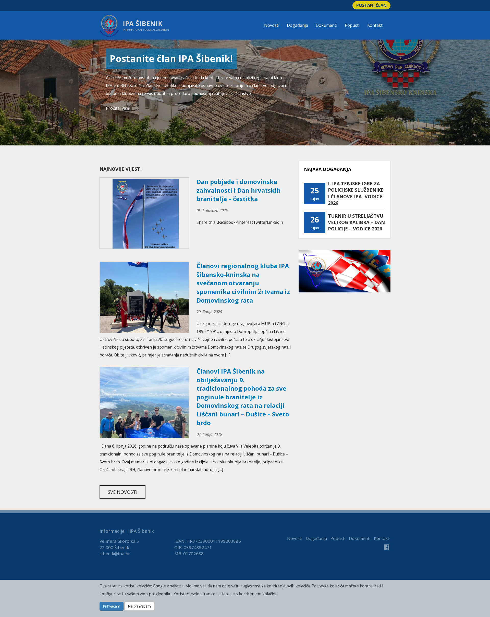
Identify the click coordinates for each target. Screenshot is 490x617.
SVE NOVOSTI (122, 492)
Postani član (371, 5)
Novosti (271, 25)
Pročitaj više (117, 108)
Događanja (297, 25)
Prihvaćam (111, 606)
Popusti (352, 25)
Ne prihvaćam (139, 606)
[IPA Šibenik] (134, 26)
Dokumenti (326, 25)
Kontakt (375, 25)
